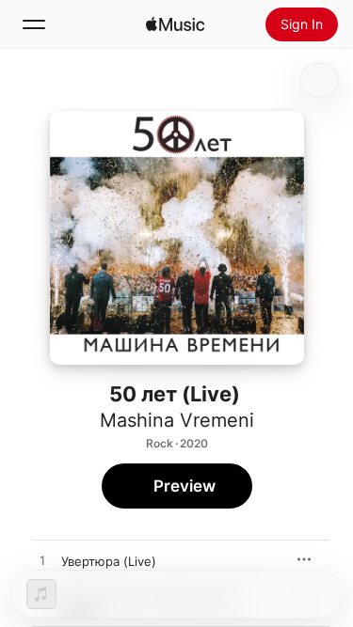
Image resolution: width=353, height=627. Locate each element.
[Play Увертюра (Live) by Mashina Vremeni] (42, 561)
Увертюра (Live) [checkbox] (108, 561)
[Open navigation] (34, 24)
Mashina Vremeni (177, 420)
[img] (175, 24)
